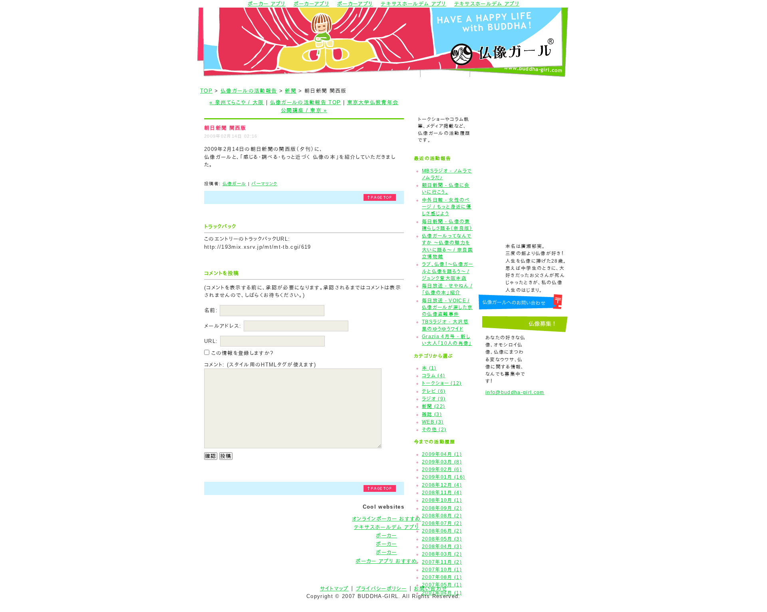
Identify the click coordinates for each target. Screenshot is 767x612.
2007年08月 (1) (442, 577)
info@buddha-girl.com (514, 392)
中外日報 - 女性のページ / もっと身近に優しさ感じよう (446, 207)
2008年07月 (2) (442, 523)
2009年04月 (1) (442, 454)
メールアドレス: (223, 326)
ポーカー (386, 536)
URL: (211, 341)
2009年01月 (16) (443, 477)
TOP (206, 91)
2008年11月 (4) (442, 492)
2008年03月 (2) (442, 554)
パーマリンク (264, 183)
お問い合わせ (430, 589)
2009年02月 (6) (442, 469)
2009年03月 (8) (442, 461)
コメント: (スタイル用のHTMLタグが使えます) (260, 365)
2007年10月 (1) (442, 569)
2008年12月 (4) (442, 485)
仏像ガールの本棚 (524, 145)
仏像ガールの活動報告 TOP (305, 102)
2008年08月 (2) (442, 515)
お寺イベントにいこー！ (524, 191)
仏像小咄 (524, 168)
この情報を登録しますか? (241, 353)
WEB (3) (432, 422)
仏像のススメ (524, 123)
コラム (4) (433, 375)
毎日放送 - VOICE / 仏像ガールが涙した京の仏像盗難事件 (447, 307)
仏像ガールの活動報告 (249, 91)
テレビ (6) (433, 391)
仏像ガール (234, 183)
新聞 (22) (433, 406)
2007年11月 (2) (442, 562)
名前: (211, 310)
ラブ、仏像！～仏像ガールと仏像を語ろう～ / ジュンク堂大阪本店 (447, 271)
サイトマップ (334, 589)
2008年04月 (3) (442, 546)
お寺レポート (524, 100)
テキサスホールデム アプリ (386, 527)
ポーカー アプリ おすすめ (386, 561)
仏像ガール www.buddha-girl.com (383, 42)
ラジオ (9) (433, 398)
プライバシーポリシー (381, 589)
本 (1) (429, 368)
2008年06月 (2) (442, 531)
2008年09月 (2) (442, 508)
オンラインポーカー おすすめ (386, 519)
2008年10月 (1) (442, 500)
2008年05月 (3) (442, 539)
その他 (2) (434, 429)
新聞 (290, 91)
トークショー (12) (442, 383)
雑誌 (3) (432, 414)
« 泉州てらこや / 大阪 (236, 102)
